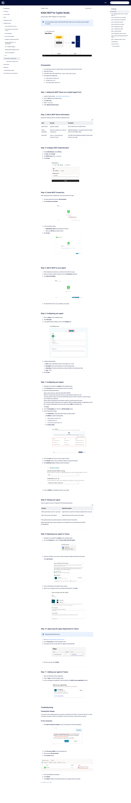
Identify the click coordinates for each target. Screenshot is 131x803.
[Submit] (112, 3)
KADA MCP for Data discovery (12, 61)
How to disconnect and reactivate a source (11, 30)
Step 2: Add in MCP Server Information (118, 17)
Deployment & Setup (8, 20)
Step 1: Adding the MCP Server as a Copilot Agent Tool (119, 14)
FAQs (5, 17)
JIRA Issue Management (10, 52)
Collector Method (8, 33)
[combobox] (119, 2)
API (5, 55)
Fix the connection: (116, 46)
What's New (6, 67)
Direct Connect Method (9, 36)
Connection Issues (115, 43)
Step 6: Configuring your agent (117, 26)
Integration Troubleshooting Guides (12, 39)
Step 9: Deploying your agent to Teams (118, 33)
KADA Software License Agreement (11, 73)
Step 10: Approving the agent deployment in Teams (119, 36)
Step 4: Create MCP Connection (117, 22)
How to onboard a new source (11, 26)
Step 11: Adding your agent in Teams (118, 39)
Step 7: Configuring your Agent (117, 28)
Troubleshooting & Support (9, 70)
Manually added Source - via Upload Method (10, 43)
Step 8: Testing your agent (116, 31)
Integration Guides (7, 23)
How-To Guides (7, 14)
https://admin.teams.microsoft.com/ (56, 639)
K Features (6, 11)
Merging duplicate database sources (12, 49)
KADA (105, 2)
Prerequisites (113, 11)
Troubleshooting (114, 41)
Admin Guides (6, 64)
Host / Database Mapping (10, 46)
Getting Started (7, 8)
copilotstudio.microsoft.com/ (63, 96)
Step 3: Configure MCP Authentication (118, 19)
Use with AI (89, 8)
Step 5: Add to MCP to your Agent (117, 24)
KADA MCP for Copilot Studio (10, 58)
